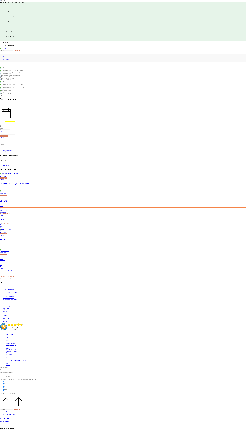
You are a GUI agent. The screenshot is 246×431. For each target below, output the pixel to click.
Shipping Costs (9, 105)
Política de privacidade (7, 309)
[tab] (124, 150)
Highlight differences (8, 376)
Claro (1, 131)
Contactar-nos (5, 305)
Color (1, 123)
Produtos (4, 57)
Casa (3, 56)
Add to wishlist (3, 139)
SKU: (1, 141)
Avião (2, 260)
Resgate (3, 239)
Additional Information (7, 150)
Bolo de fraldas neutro (7, 294)
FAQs (4, 303)
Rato (2, 219)
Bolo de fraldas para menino (8, 290)
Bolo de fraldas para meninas (8, 289)
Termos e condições (7, 306)
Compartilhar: (3, 147)
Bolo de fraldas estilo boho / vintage (10, 292)
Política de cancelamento (7, 308)
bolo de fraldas (6, 59)
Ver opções (3, 178)
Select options (5, 213)
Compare (2, 137)
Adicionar (4, 135)
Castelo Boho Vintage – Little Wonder (14, 183)
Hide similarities (7, 375)
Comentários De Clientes (7, 270)
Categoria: (2, 144)
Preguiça (3, 201)
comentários (3, 103)
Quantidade (2, 132)
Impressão (5, 311)
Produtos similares (6, 165)
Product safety (5, 151)
